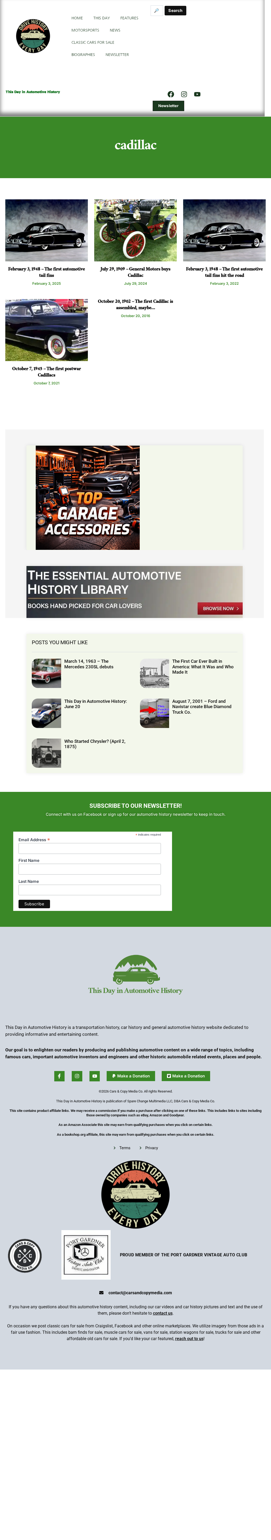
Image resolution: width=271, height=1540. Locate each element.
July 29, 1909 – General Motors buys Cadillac (135, 273)
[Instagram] (184, 94)
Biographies (83, 54)
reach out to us (189, 1338)
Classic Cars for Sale (92, 42)
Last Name (29, 881)
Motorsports (85, 30)
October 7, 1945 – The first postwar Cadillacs (46, 372)
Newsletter (117, 54)
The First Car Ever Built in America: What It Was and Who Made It (203, 667)
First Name (29, 860)
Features (129, 18)
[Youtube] (94, 1076)
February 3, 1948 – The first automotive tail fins (46, 273)
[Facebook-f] (59, 1076)
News (115, 30)
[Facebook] (170, 94)
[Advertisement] (193, 52)
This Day (101, 18)
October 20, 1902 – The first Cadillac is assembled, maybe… (135, 305)
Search (175, 10)
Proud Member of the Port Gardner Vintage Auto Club (183, 1254)
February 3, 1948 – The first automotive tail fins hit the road (224, 273)
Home (77, 18)
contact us (163, 1313)
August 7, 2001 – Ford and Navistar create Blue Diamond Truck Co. (202, 707)
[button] (131, 1076)
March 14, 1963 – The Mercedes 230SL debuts (89, 664)
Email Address (34, 839)
